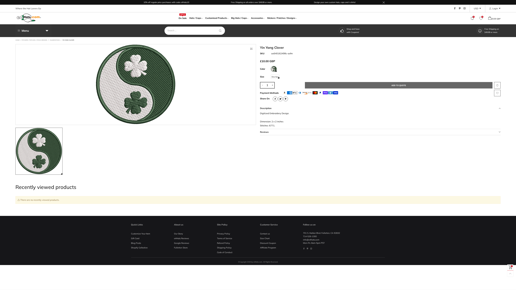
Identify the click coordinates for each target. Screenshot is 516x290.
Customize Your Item (140, 233)
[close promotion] (384, 2)
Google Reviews (181, 243)
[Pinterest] (459, 8)
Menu (25, 30)
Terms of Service (224, 238)
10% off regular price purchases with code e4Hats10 (155, 2)
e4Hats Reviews (181, 238)
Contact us (265, 233)
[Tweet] (280, 99)
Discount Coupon (268, 243)
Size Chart (265, 238)
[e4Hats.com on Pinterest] (307, 248)
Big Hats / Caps (239, 18)
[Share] (275, 99)
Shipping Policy (224, 247)
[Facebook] (454, 8)
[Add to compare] (497, 85)
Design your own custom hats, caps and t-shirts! (323, 2)
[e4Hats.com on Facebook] (303, 248)
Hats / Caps (195, 18)
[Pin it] (285, 99)
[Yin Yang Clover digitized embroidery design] (135, 84)
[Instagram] (464, 8)
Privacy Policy (223, 233)
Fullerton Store (181, 247)
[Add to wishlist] (497, 93)
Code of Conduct (224, 252)
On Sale (183, 18)
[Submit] (220, 30)
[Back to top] (510, 274)
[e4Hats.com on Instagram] (311, 248)
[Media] (251, 49)
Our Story (178, 233)
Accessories (257, 18)
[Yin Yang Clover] (274, 69)
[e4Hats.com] (28, 18)
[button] (262, 85)
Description (266, 108)
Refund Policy (223, 243)
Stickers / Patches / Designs (281, 18)
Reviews (264, 132)
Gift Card (135, 238)
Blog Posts (136, 243)
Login (495, 8)
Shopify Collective (139, 247)
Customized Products (216, 18)
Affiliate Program (268, 247)
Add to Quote (398, 85)
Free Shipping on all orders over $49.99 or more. (240, 2)
